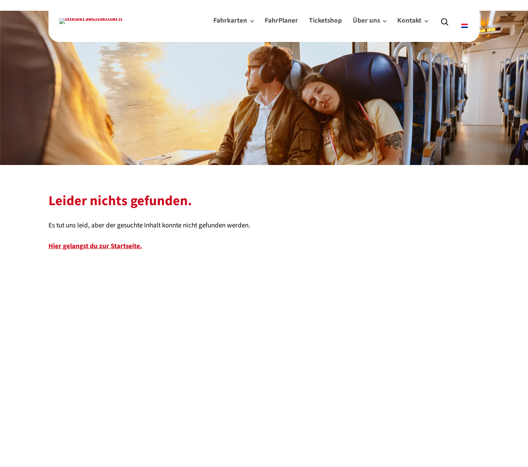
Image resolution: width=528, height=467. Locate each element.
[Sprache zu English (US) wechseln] (461, 15)
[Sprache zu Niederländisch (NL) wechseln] (465, 26)
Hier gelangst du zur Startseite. (95, 246)
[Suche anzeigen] (444, 21)
